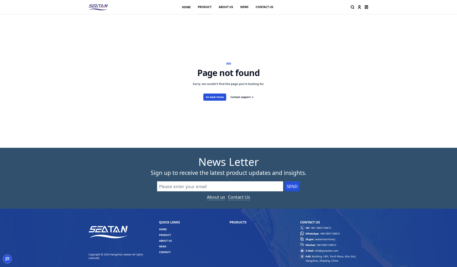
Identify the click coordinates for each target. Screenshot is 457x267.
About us (216, 197)
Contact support (242, 97)
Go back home (215, 97)
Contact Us (239, 197)
